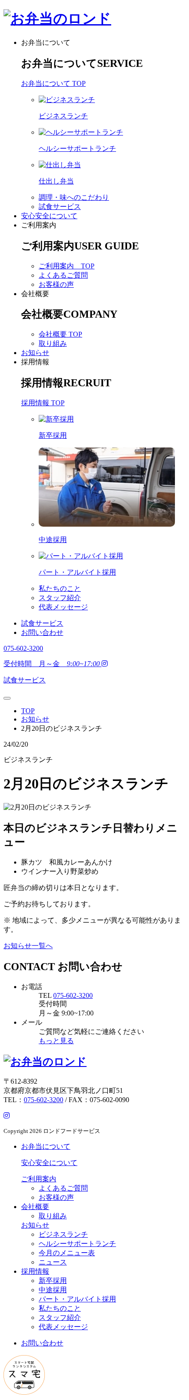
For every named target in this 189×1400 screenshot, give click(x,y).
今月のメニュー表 (67, 1253)
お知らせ (35, 352)
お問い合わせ (42, 632)
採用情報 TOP (43, 403)
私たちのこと (60, 588)
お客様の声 (56, 284)
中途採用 (53, 1290)
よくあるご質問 (63, 275)
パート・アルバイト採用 (77, 1299)
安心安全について (49, 216)
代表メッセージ (63, 607)
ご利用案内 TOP (66, 266)
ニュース (53, 1262)
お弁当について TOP (53, 83)
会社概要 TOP (60, 334)
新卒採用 (53, 1280)
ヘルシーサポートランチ (77, 1243)
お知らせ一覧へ (28, 945)
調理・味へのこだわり (74, 197)
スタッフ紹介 (60, 597)
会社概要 (35, 293)
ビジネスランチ (63, 1234)
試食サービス (60, 206)
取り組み (53, 343)
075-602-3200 (73, 995)
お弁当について (45, 42)
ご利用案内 (38, 225)
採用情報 (35, 362)
